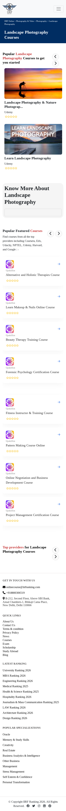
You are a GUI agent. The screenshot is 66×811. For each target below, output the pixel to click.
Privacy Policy (11, 632)
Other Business (11, 760)
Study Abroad (10, 651)
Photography (41, 21)
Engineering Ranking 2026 (18, 680)
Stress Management (13, 771)
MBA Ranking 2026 (14, 675)
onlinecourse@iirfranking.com (22, 587)
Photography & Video (25, 21)
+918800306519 (15, 592)
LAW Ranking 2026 (14, 707)
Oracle (6, 734)
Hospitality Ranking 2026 (17, 696)
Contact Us (9, 625)
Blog (5, 654)
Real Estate (9, 750)
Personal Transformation (16, 782)
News (6, 636)
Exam (6, 643)
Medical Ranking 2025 (15, 686)
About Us (8, 621)
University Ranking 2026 (17, 670)
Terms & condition (13, 628)
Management (10, 766)
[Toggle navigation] (59, 8)
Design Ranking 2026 (15, 718)
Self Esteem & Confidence (17, 776)
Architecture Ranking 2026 (18, 712)
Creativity (8, 745)
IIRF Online (9, 21)
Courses (7, 640)
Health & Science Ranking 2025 (21, 691)
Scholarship (9, 647)
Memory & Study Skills (16, 739)
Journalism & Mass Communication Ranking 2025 (31, 702)
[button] (55, 56)
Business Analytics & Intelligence (21, 755)
